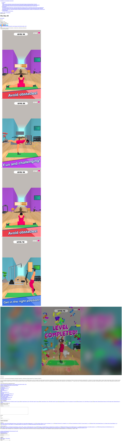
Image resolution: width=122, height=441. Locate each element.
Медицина (16, 8)
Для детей (35, 4)
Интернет (11, 7)
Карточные (4, 5)
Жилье (8, 8)
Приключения (19, 5)
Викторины (30, 5)
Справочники (12, 9)
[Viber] (5, 25)
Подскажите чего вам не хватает (13, 385)
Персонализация (12, 431)
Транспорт (8, 9)
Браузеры (41, 8)
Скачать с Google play (3, 385)
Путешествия (32, 8)
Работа (39, 8)
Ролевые (25, 4)
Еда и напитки (4, 8)
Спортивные (29, 4)
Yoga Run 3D (2, 387)
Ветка (1, 391)
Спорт (44, 9)
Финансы (27, 9)
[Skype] (6, 25)
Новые (32, 4)
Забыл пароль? (2, 438)
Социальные (15, 7)
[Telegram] (7, 25)
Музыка (11, 5)
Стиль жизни (12, 8)
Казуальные (8, 5)
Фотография (23, 8)
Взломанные (4, 9)
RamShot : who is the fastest (4, 394)
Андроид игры (2, 431)
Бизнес (32, 7)
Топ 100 (16, 431)
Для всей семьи (34, 5)
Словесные (15, 5)
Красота (34, 7)
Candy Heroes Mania (3, 398)
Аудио (34, 9)
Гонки (6, 4)
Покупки (36, 8)
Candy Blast (2, 389)
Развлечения (24, 9)
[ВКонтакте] (1, 25)
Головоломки (21, 4)
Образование (41, 7)
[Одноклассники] (2, 25)
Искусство (37, 7)
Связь (29, 7)
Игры (5, 12)
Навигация (20, 7)
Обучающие (26, 5)
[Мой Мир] (3, 25)
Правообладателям (3, 432)
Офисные (8, 7)
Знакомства (20, 9)
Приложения (7, 431)
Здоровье (31, 9)
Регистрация (8, 438)
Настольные (17, 4)
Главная (1, 12)
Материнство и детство (39, 9)
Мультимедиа (4, 7)
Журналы (19, 8)
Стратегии (13, 4)
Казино (22, 5)
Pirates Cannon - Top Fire (4, 396)
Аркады (3, 4)
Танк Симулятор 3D (3, 399)
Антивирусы (24, 7)
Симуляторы (9, 4)
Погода (27, 7)
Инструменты (27, 8)
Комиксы (16, 9)
